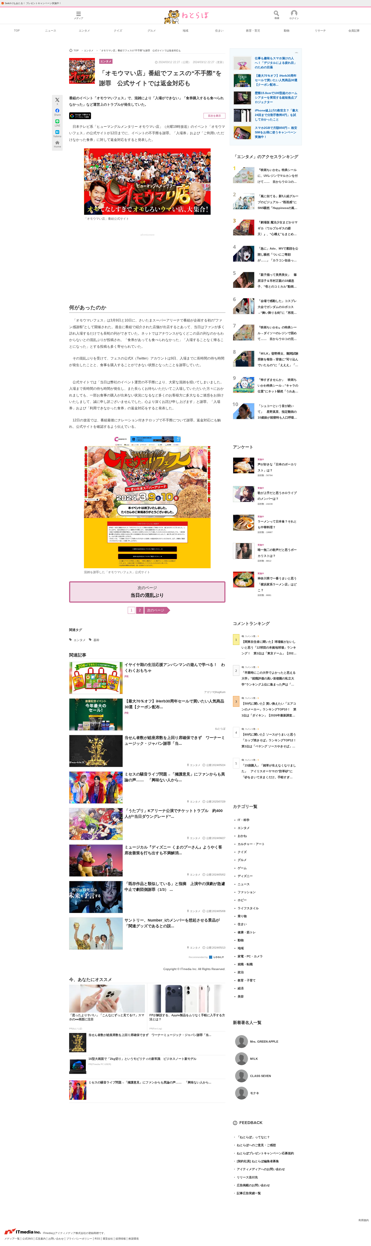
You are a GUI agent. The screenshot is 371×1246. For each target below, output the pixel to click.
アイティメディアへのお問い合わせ (259, 1169)
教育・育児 (253, 30)
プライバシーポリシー (79, 1238)
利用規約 (364, 1220)
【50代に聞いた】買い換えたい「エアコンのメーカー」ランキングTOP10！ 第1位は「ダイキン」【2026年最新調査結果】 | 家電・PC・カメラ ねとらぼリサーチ (269, 715)
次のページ (155, 610)
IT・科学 (243, 820)
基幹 (96, 640)
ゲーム (242, 868)
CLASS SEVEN (260, 1076)
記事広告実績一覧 (247, 1193)
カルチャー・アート (251, 844)
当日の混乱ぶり (147, 595)
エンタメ (84, 30)
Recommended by (198, 957)
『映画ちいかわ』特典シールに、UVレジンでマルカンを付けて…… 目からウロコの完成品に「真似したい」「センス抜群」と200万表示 (278, 181)
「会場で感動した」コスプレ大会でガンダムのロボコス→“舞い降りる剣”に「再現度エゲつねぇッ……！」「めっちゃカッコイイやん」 (277, 312)
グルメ (151, 30)
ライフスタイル (248, 908)
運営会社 (108, 1238)
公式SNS (27, 1238)
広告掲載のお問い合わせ (251, 1185)
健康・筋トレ (247, 932)
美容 (241, 996)
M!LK (254, 1058)
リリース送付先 (245, 1177)
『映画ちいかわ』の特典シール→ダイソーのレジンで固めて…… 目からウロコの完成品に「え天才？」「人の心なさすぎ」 (277, 339)
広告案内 (40, 1238)
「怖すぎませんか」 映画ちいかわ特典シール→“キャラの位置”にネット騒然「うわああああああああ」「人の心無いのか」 (278, 391)
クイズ (118, 30)
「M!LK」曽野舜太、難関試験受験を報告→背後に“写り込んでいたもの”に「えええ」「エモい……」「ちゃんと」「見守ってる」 (278, 365)
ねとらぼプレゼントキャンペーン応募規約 (263, 1153)
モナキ (254, 1093)
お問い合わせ (56, 1238)
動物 (286, 30)
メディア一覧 (12, 1238)
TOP (17, 30)
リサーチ (320, 30)
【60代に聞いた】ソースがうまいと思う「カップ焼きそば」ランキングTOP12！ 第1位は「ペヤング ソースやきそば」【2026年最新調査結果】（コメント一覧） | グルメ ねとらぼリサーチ (270, 746)
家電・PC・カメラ (250, 956)
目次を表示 (214, 115)
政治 (241, 972)
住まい (219, 30)
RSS (98, 1238)
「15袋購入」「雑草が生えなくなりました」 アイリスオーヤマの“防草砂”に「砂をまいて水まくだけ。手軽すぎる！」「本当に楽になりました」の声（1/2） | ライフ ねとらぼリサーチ (269, 777)
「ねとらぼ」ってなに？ (251, 1137)
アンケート (243, 447)
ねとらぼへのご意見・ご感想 (254, 1145)
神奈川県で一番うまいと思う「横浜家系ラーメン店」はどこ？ (277, 584)
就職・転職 (245, 964)
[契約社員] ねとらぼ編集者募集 (256, 1161)
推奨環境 (133, 1238)
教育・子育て (247, 980)
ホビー (242, 900)
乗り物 (242, 916)
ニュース (50, 30)
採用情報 (121, 1238)
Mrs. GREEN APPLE (264, 1041)
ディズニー (245, 876)
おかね (242, 836)
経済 (241, 988)
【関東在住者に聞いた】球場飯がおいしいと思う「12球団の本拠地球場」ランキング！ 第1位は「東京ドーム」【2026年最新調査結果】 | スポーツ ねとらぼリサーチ (269, 653)
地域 (185, 30)
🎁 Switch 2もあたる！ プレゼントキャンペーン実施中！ (31, 3)
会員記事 (354, 30)
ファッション (247, 892)
